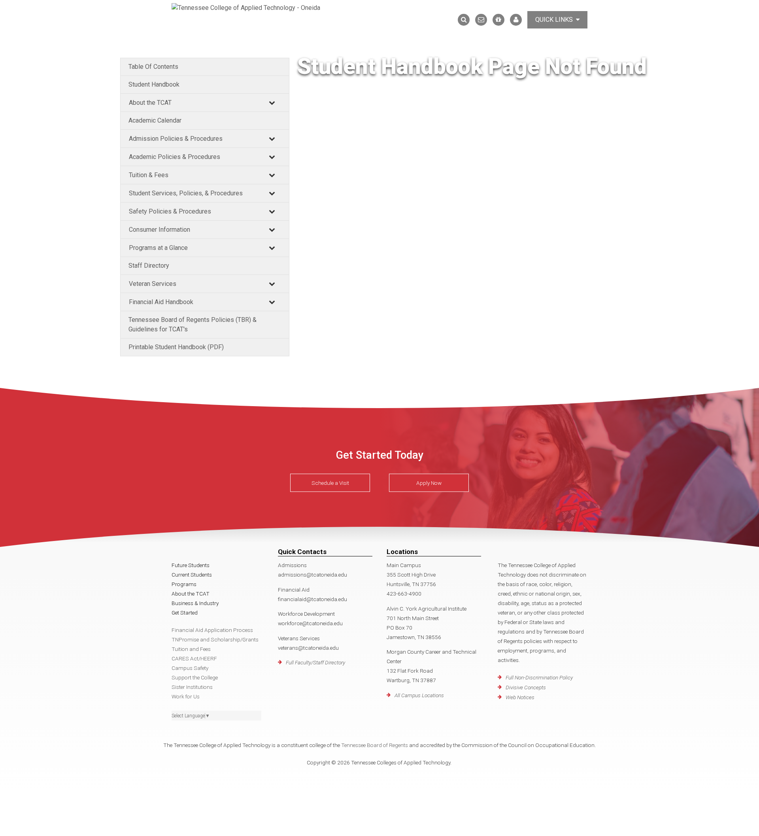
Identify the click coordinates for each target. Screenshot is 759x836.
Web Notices (520, 697)
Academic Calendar (154, 120)
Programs (184, 584)
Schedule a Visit (330, 483)
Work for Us (186, 696)
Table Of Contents (153, 66)
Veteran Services (152, 283)
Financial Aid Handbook (161, 302)
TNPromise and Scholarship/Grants (215, 639)
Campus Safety (190, 668)
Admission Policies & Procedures (176, 138)
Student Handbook (153, 84)
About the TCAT (150, 102)
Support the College (195, 677)
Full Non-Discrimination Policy (539, 677)
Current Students (192, 574)
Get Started (185, 612)
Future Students (191, 565)
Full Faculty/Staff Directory (315, 662)
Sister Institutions (192, 687)
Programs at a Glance (158, 248)
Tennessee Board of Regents (374, 745)
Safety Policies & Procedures (170, 211)
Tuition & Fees (148, 175)
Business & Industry (195, 603)
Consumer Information (159, 229)
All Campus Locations (419, 695)
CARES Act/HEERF (194, 658)
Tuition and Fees (191, 649)
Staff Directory (148, 265)
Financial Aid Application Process (212, 630)
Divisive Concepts (526, 687)
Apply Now (429, 483)
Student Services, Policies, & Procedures (186, 193)
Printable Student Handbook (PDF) (176, 347)
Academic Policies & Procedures (174, 157)
